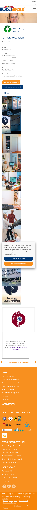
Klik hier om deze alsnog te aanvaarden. (18, 348)
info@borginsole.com (9, 481)
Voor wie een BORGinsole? (11, 452)
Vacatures (5, 399)
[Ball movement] (29, 430)
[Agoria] (19, 424)
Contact (5, 396)
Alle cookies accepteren (18, 263)
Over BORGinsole (8, 389)
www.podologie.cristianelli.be (12, 76)
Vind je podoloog (8, 376)
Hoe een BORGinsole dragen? (12, 459)
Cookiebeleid (23, 501)
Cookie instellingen (9, 503)
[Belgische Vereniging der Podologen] (7, 430)
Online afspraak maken (12, 87)
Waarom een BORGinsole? (11, 380)
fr (33, 1)
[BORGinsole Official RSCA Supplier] (4, 418)
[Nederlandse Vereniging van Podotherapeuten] (18, 430)
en (35, 1)
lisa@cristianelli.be (8, 70)
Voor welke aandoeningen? (11, 386)
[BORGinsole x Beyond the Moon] (4, 435)
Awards (5, 408)
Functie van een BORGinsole (11, 456)
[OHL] (10, 418)
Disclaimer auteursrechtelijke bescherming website (16, 498)
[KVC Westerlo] (19, 418)
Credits (5, 501)
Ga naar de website (10, 82)
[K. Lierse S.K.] (15, 418)
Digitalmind (17, 506)
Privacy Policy (13, 501)
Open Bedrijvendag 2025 (10, 393)
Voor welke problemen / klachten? (13, 446)
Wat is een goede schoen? (11, 462)
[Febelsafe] (27, 424)
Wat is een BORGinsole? (10, 383)
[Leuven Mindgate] (7, 424)
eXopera (5, 508)
